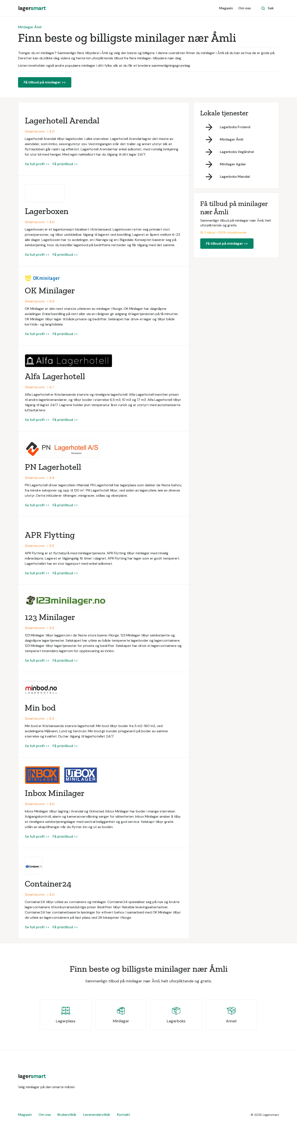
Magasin (226, 8)
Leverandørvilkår (96, 1114)
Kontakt (123, 1114)
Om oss (244, 8)
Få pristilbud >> (65, 164)
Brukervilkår (67, 1114)
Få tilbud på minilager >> (45, 82)
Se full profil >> (37, 164)
